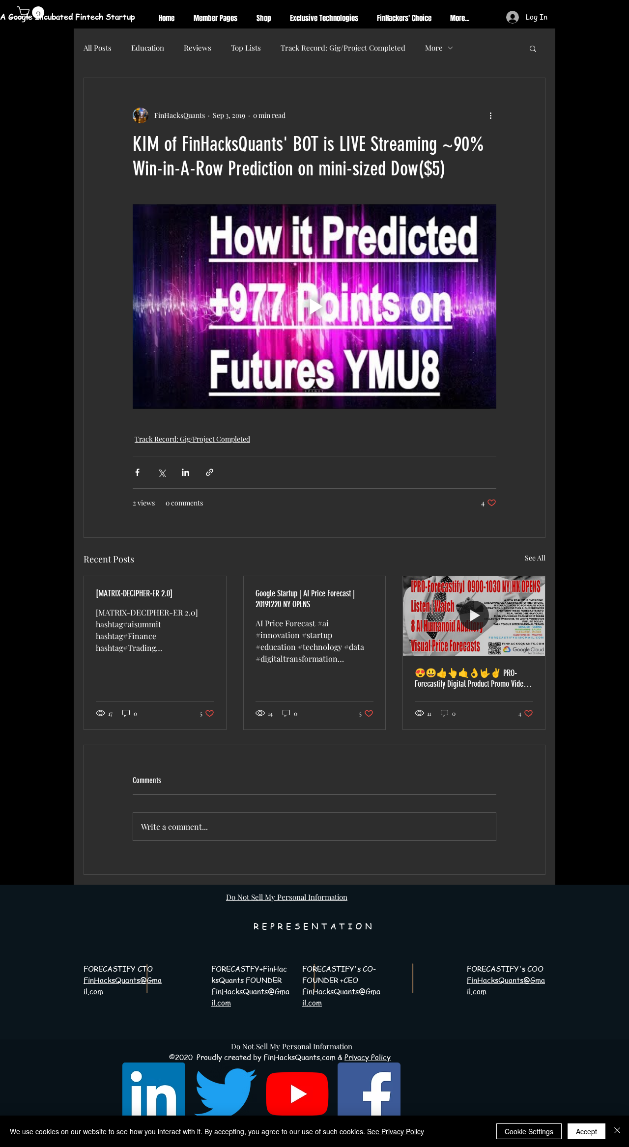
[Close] (617, 1131)
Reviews (197, 48)
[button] (533, 48)
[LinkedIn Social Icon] (153, 1094)
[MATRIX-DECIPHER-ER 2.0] (134, 593)
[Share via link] (209, 472)
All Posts (98, 48)
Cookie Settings (529, 1131)
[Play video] (314, 306)
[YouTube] (297, 1094)
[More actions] (490, 115)
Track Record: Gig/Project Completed (343, 48)
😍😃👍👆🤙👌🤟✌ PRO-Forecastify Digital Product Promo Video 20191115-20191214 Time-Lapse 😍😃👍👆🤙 (471, 678)
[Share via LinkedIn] (185, 472)
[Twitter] (225, 1094)
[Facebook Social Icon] (369, 1094)
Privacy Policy (367, 1057)
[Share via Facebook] (137, 472)
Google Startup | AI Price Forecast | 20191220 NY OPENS (305, 599)
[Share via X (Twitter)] (161, 472)
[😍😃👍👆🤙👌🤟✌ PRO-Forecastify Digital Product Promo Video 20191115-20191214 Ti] (474, 616)
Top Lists (246, 48)
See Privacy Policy (395, 1131)
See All (535, 557)
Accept (586, 1131)
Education (147, 48)
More (434, 48)
